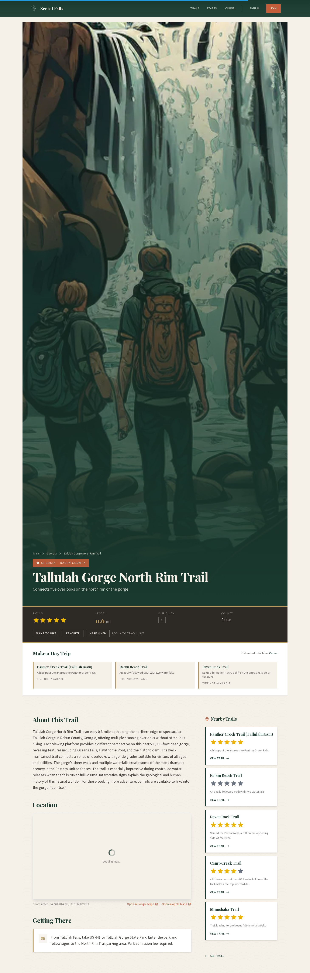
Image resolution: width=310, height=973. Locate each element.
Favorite (73, 633)
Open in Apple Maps (174, 904)
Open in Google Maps (140, 904)
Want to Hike (46, 633)
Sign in (254, 8)
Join (273, 8)
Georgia (51, 554)
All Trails (217, 956)
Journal (230, 8)
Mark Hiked (98, 633)
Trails (195, 8)
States (212, 8)
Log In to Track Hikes (128, 633)
